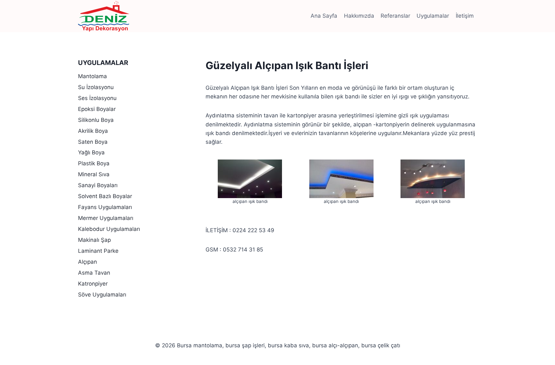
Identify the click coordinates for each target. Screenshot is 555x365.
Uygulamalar (433, 16)
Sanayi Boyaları (98, 185)
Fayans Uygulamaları (105, 207)
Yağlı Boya (91, 152)
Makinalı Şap (94, 240)
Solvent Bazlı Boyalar (105, 196)
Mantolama (92, 76)
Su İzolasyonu (96, 87)
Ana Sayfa (324, 16)
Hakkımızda (359, 16)
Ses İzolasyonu (97, 98)
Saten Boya (93, 142)
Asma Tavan (94, 272)
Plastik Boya (94, 163)
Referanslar (395, 16)
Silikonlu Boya (96, 120)
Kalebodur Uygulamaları (109, 229)
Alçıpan (87, 262)
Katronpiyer (93, 283)
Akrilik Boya (93, 131)
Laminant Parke (98, 251)
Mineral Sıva (94, 174)
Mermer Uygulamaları (105, 218)
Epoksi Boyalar (97, 109)
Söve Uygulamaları (102, 294)
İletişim (465, 16)
